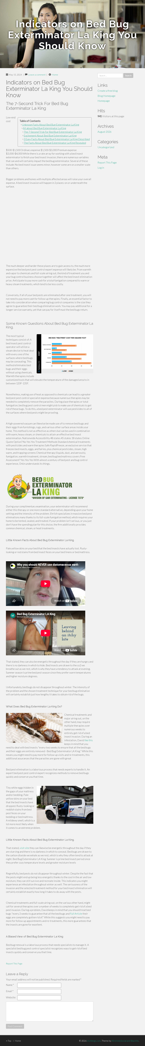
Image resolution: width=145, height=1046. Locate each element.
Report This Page (14, 963)
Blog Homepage (106, 95)
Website (11, 997)
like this (88, 740)
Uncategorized (106, 147)
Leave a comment (37, 74)
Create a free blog (108, 90)
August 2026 (104, 131)
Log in (101, 167)
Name (10, 984)
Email (9, 991)
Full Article (76, 913)
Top (9, 1040)
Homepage (104, 100)
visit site (24, 847)
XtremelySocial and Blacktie (125, 1040)
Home (55, 74)
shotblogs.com (94, 1040)
